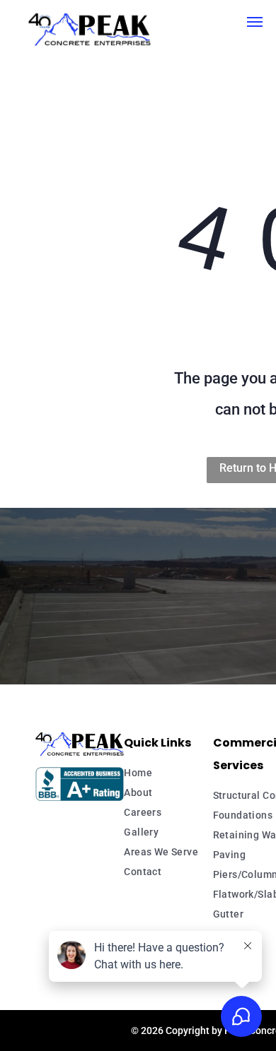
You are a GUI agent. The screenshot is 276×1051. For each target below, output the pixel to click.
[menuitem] (181, 773)
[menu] (255, 22)
